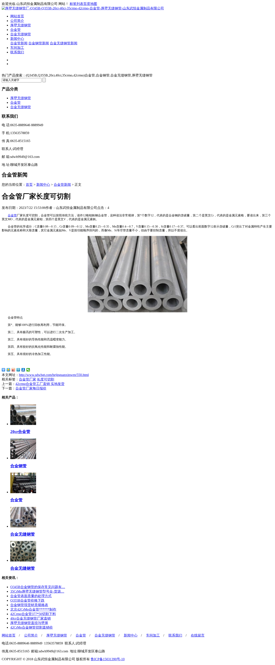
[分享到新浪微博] (13, 369)
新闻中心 (17, 38)
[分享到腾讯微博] (18, 369)
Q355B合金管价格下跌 (27, 600)
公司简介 (17, 20)
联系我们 (17, 52)
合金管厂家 (27, 379)
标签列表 (76, 4)
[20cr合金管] (23, 424)
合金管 (15, 29)
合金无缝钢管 (20, 34)
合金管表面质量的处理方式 (31, 596)
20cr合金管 (20, 431)
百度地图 (90, 4)
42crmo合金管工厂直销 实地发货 (39, 384)
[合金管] (23, 492)
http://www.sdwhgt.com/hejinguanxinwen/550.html (54, 375)
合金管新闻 (19, 43)
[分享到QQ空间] (8, 369)
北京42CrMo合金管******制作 (33, 609)
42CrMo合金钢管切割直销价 (31, 627)
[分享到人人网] (23, 369)
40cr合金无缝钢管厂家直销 (30, 618)
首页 (29, 184)
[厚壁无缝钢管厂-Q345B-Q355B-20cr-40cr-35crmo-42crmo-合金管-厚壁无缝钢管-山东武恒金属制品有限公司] (83, 8)
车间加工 (17, 47)
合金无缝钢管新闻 (63, 43)
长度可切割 (45, 379)
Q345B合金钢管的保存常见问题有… (37, 587)
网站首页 (17, 16)
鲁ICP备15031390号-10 (108, 659)
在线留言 (198, 635)
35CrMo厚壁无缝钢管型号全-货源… (37, 591)
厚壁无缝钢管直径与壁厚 (29, 623)
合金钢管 (18, 466)
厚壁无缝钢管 (20, 25)
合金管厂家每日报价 (30, 388)
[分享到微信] (28, 369)
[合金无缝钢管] (23, 526)
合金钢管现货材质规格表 (29, 605)
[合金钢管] (23, 458)
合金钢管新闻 (38, 43)
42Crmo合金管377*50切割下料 (33, 614)
